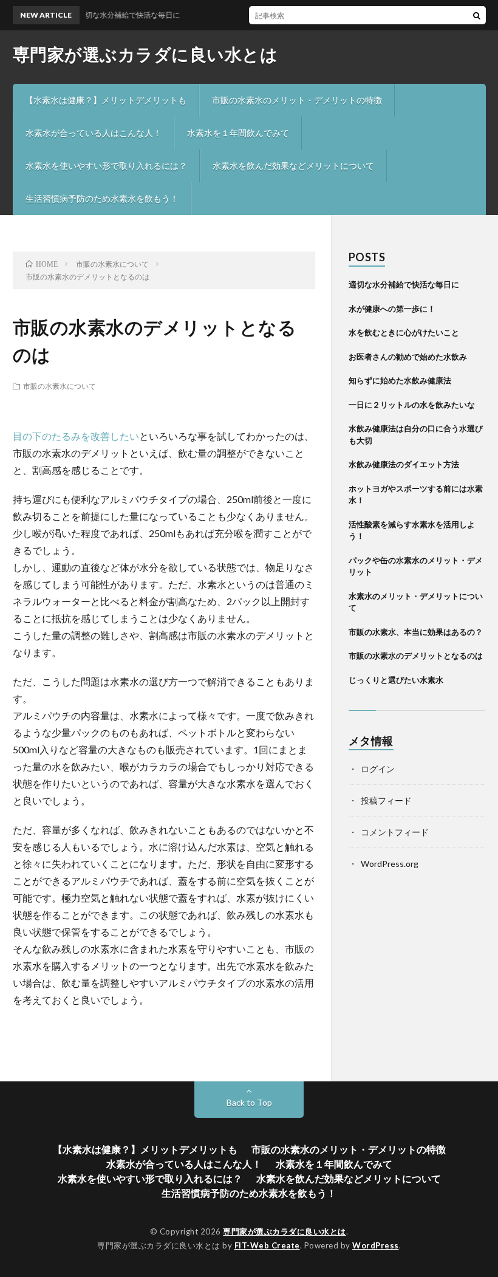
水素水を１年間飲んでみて (238, 133)
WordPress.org (389, 863)
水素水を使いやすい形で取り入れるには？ (106, 165)
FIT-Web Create (267, 1245)
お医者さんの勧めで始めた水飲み (408, 356)
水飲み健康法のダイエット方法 (404, 464)
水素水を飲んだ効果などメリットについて (293, 165)
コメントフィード (395, 832)
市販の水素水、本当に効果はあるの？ (416, 632)
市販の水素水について (59, 385)
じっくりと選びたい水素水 (396, 680)
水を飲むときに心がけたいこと (404, 332)
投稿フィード (386, 800)
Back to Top (249, 1102)
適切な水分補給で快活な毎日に (404, 284)
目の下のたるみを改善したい (76, 436)
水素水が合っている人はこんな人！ (94, 133)
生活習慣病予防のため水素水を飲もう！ (102, 198)
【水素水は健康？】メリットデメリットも (105, 100)
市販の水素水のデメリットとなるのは (416, 655)
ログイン (378, 769)
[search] (477, 15)
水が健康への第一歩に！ (392, 308)
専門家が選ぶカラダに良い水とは (145, 54)
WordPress (375, 1245)
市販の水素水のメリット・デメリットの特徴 (297, 100)
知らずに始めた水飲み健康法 (400, 380)
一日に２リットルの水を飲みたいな (412, 404)
